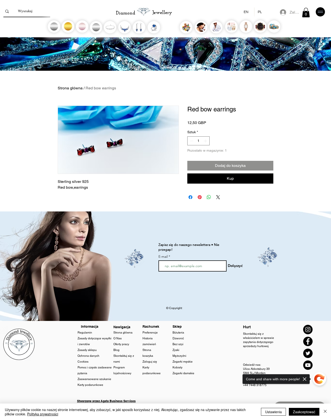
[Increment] (206, 141)
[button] (306, 12)
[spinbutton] (198, 141)
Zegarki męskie (183, 361)
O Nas (117, 338)
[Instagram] (308, 329)
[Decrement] (191, 141)
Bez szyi (178, 344)
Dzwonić (178, 338)
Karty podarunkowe (90, 385)
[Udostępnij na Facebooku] (190, 197)
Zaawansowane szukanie (94, 379)
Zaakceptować (304, 411)
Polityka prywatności (42, 414)
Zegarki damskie (184, 373)
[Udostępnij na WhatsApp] (209, 197)
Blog (116, 350)
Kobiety (178, 367)
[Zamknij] (325, 411)
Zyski (176, 350)
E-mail (163, 256)
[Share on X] (218, 197)
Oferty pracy (121, 344)
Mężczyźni (179, 356)
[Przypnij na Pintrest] (200, 197)
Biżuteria (178, 332)
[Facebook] (308, 341)
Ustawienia (273, 411)
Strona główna (70, 88)
